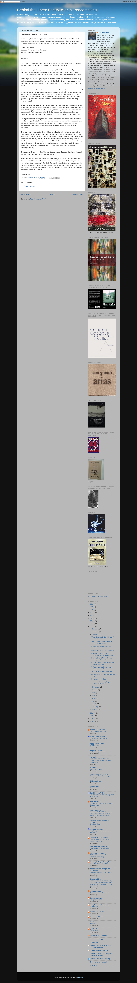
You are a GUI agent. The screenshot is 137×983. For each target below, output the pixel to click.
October (95, 634)
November (95, 632)
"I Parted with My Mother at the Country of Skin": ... (101, 668)
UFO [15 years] (95, 745)
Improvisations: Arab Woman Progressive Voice (100, 946)
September (96, 687)
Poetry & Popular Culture (99, 838)
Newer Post (26, 194)
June (94, 695)
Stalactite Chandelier (97, 736)
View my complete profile (96, 88)
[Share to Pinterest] (58, 178)
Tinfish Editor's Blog (97, 729)
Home (52, 194)
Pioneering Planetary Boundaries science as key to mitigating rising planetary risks (100, 760)
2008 (92, 718)
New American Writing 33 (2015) (100, 848)
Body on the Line (96, 829)
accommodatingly (96, 939)
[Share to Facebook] (56, 178)
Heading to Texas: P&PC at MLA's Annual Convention (100, 840)
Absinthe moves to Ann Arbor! (99, 893)
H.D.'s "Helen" (94, 930)
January (95, 709)
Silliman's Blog (95, 781)
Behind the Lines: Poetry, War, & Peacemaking (57, 10)
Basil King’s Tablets (96, 769)
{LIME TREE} (94, 929)
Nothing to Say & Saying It (99, 862)
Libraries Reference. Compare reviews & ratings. (101, 954)
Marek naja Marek (96, 917)
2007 (92, 721)
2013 (92, 621)
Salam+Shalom (95, 810)
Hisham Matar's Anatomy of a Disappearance (101, 647)
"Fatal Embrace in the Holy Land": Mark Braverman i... (102, 638)
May (93, 698)
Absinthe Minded (96, 891)
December (95, 629)
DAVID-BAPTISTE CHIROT (99, 774)
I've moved (93, 788)
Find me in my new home (98, 752)
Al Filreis (93, 767)
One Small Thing (95, 824)
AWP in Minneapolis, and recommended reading (98, 856)
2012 (92, 624)
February (95, 706)
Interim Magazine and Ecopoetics (102, 651)
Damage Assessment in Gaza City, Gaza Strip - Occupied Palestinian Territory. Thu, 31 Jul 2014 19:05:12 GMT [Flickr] (101, 883)
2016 (92, 612)
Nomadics (93, 757)
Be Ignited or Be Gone (98, 679)
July (93, 693)
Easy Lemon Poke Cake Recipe (100, 776)
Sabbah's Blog (95, 879)
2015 (92, 615)
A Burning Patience (97, 853)
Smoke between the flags (98, 731)
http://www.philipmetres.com (97, 596)
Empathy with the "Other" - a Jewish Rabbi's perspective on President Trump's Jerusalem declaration (101, 813)
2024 (92, 604)
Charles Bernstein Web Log (100, 959)
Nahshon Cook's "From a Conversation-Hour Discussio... (102, 654)
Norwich (92, 923)
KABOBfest (94, 942)
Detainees (93, 922)
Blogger (80, 977)
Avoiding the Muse (97, 912)
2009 (92, 716)
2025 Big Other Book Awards (99, 738)
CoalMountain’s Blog (97, 793)
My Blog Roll (94, 906)
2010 (92, 713)
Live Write (93, 965)
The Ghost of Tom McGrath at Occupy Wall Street (101, 642)
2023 (92, 607)
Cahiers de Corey (96, 898)
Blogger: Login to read (98, 962)
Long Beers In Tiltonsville (99, 905)
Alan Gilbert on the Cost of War (101, 671)
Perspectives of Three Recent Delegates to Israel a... (101, 659)
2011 (92, 626)
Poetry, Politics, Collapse (99, 950)
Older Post (78, 194)
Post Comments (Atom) (38, 199)
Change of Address (96, 900)
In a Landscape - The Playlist (99, 863)
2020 (92, 610)
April (93, 701)
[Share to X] (54, 178)
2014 (92, 618)
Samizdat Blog (95, 801)
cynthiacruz (94, 786)
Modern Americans (97, 743)
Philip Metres (104, 32)
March (94, 704)
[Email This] (50, 178)
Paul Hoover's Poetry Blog (99, 846)
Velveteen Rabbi (96, 750)
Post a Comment (29, 186)
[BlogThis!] (52, 178)
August (94, 690)
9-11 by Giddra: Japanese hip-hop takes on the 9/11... (103, 663)
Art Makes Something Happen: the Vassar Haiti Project (103, 682)
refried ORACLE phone (98, 935)
